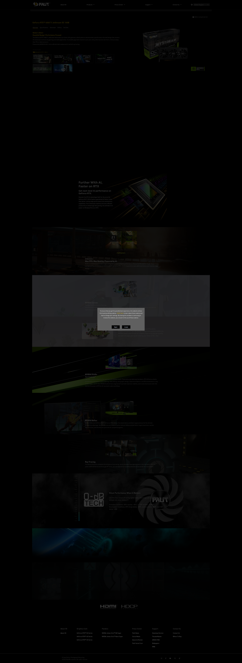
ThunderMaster (157, 636)
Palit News (135, 633)
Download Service (157, 633)
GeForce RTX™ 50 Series (84, 633)
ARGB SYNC (156, 640)
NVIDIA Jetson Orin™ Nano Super (112, 636)
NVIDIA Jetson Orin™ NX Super (111, 633)
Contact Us (176, 633)
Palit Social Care (137, 643)
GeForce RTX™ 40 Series (84, 636)
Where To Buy (177, 636)
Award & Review (137, 640)
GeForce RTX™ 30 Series (84, 640)
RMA (153, 646)
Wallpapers (155, 643)
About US (63, 633)
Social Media (136, 636)
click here (120, 313)
